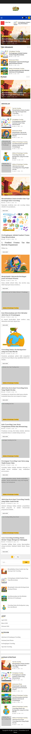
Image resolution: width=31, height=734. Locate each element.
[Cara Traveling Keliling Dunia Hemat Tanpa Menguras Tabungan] (15, 525)
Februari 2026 (5, 626)
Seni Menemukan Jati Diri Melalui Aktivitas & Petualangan (19, 71)
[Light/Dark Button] (23, 17)
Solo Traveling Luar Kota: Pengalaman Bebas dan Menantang (14, 425)
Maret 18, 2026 (17, 160)
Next (18, 557)
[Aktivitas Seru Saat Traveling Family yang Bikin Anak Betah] (15, 487)
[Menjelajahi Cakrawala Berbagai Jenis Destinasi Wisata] (4, 62)
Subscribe (29, 18)
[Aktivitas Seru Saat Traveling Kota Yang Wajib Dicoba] (6, 168)
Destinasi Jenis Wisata (14, 60)
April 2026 (4, 620)
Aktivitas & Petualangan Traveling (16, 68)
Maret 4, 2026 (11, 428)
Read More (5, 210)
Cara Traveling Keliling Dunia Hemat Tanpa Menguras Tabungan (14, 539)
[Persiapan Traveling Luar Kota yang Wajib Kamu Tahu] (15, 448)
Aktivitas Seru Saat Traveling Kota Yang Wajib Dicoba (20, 167)
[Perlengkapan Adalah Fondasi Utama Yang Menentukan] (4, 53)
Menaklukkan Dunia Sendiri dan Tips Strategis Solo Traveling (15, 40)
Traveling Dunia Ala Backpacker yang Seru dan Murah (20, 156)
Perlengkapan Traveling (14, 51)
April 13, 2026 (11, 43)
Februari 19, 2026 (12, 503)
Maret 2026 (4, 623)
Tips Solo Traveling (6, 36)
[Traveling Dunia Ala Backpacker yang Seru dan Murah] (6, 156)
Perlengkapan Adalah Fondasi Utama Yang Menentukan (18, 54)
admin (4, 43)
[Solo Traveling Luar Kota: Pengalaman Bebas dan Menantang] (15, 412)
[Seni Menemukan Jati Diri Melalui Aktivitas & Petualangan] (4, 71)
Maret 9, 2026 (17, 171)
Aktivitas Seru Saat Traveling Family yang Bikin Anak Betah (15, 500)
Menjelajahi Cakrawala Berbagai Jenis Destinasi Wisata (19, 62)
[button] (1, 17)
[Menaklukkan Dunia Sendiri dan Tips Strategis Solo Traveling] (6, 112)
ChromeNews (22, 730)
